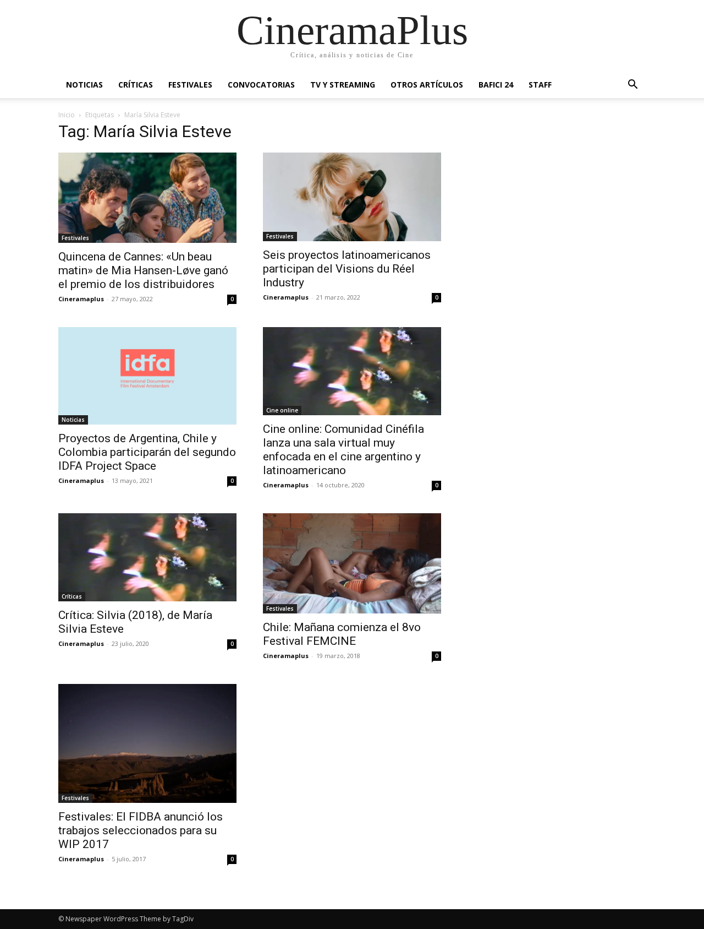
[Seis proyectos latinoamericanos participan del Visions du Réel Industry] (352, 197)
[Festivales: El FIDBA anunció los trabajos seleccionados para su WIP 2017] (147, 743)
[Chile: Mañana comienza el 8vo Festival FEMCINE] (352, 563)
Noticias (84, 84)
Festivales (190, 84)
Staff (540, 84)
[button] (632, 85)
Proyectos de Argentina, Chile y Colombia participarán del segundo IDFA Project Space (147, 452)
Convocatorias (261, 84)
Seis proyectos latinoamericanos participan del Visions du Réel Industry (347, 268)
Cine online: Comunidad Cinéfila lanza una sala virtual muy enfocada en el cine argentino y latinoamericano (343, 449)
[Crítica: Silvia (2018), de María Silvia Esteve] (147, 557)
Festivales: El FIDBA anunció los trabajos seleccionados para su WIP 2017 (140, 830)
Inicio (66, 114)
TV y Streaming (342, 84)
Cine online (282, 410)
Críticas (135, 84)
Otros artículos (427, 84)
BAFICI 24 (496, 84)
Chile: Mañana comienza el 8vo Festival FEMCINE (342, 634)
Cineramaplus (81, 299)
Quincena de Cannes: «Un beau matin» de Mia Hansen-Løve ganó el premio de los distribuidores (143, 270)
